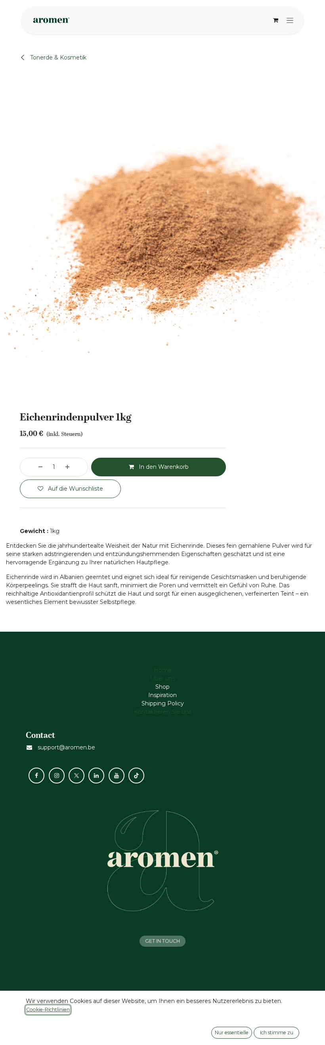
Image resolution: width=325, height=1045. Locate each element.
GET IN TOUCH (162, 941)
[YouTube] (116, 775)
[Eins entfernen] (33, 467)
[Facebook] (36, 775)
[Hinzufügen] (74, 467)
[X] (76, 775)
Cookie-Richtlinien (48, 1010)
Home (163, 670)
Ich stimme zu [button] (276, 1032)
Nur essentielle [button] (232, 1032)
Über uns (162, 678)
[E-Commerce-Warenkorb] (275, 20)
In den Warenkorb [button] (163, 466)
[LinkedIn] (96, 775)
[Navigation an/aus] (290, 20)
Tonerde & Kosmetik (57, 57)
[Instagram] (57, 775)
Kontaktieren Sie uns (162, 711)
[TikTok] (136, 775)
